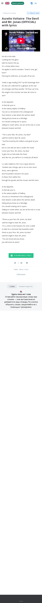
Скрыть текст (34, 13)
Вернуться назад (10, 13)
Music (21, 269)
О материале (21, 274)
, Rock (26, 269)
